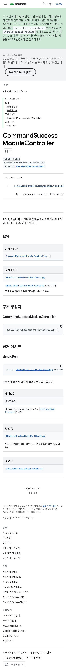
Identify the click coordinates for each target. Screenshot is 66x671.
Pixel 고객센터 (9, 620)
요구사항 (7, 538)
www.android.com (12, 625)
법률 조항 (34, 652)
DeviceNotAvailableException (24, 468)
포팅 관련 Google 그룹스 (14, 602)
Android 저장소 (10, 533)
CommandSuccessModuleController (26, 256)
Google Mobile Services (14, 630)
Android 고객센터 (11, 615)
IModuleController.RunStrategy (25, 277)
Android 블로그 (10, 581)
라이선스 (47, 652)
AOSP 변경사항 (17, 39)
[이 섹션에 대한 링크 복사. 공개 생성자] (24, 307)
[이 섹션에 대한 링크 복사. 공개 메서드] (24, 347)
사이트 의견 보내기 (33, 657)
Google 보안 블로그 (12, 587)
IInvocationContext (31, 285)
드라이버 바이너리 (11, 558)
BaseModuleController (30, 166)
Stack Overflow (10, 635)
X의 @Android (10, 571)
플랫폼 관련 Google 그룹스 (15, 592)
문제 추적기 (8, 641)
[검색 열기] (44, 4)
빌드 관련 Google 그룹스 (14, 597)
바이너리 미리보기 (11, 548)
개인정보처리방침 (12, 657)
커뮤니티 (23, 652)
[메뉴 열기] (5, 4)
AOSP (5, 85)
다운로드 (7, 543)
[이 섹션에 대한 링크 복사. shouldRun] (21, 357)
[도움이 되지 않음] (26, 91)
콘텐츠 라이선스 (49, 505)
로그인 (59, 3)
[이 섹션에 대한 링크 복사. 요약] (13, 237)
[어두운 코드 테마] (61, 326)
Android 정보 (9, 652)
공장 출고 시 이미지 (12, 553)
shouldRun (12, 285)
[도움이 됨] (21, 91)
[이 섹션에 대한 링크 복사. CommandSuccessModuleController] (59, 317)
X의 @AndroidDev (12, 576)
